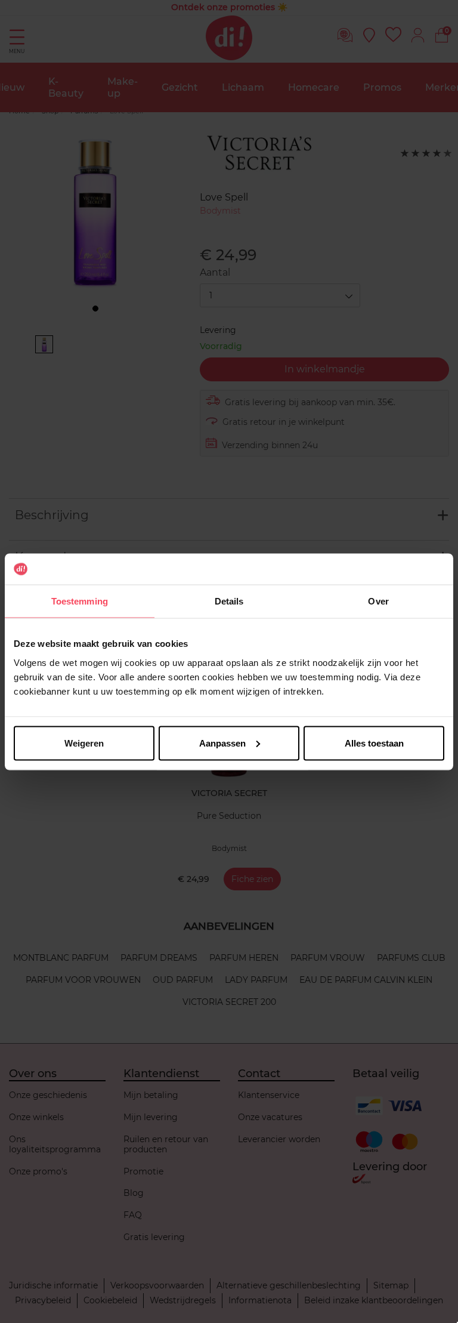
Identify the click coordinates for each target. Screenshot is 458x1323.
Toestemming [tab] (79, 601)
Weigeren (84, 743)
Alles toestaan (374, 743)
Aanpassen (222, 743)
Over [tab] (378, 601)
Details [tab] (229, 601)
